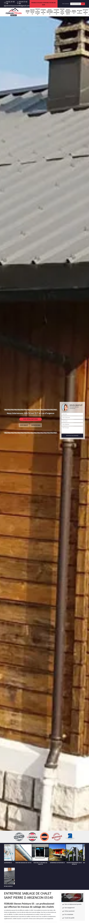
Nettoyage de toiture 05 (79, 12)
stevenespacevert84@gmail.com (17, 6)
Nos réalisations (30, 419)
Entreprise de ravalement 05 (56, 12)
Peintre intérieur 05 (74, 12)
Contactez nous (35, 425)
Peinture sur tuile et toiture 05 (62, 12)
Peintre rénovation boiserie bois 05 (68, 12)
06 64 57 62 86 (23, 2)
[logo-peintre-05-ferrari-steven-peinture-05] (13, 12)
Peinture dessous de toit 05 (32, 12)
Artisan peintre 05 (28, 12)
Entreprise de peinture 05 (43, 12)
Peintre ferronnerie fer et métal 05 (50, 12)
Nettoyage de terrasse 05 (85, 12)
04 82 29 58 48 (10, 2)
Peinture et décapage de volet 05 (37, 12)
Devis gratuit (24, 425)
